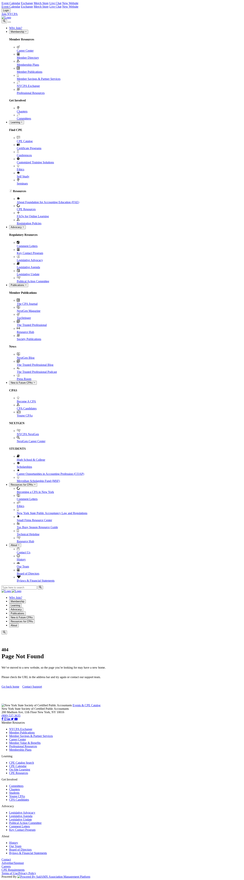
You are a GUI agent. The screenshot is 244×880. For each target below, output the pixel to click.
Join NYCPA (10, 14)
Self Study (23, 176)
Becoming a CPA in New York (35, 492)
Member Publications (29, 71)
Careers (6, 866)
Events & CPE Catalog (86, 705)
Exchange (27, 3)
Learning (16, 122)
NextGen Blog (26, 357)
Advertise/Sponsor (13, 863)
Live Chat (55, 3)
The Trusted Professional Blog (35, 364)
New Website (70, 3)
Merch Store (41, 3)
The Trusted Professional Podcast (37, 371)
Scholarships (24, 466)
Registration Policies (29, 223)
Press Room (24, 379)
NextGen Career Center (31, 441)
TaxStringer (24, 318)
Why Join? (15, 28)
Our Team (23, 566)
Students (14, 792)
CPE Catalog (25, 141)
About (14, 545)
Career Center (25, 50)
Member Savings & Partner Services (38, 78)
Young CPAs (25, 415)
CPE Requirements (13, 869)
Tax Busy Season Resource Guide (37, 527)
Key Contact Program (30, 253)
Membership (18, 31)
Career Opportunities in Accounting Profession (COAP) (50, 473)
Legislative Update (28, 274)
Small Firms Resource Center (34, 520)
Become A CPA (26, 401)
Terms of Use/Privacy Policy (19, 873)
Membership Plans (28, 64)
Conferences (24, 155)
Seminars (22, 183)
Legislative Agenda (28, 267)
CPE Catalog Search (21, 762)
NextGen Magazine (28, 310)
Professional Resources (31, 93)
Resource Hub (25, 332)
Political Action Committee (33, 281)
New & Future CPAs (22, 382)
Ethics (20, 169)
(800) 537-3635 (11, 715)
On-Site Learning (19, 769)
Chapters (22, 111)
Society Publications (29, 339)
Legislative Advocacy (30, 260)
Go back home (10, 686)
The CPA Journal (27, 303)
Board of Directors (28, 573)
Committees (24, 118)
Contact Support (32, 686)
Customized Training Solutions (35, 162)
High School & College (31, 459)
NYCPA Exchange (28, 86)
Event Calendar (11, 3)
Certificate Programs (29, 148)
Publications (18, 285)
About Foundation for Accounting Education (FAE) (48, 202)
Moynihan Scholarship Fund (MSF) (38, 481)
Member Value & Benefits (25, 742)
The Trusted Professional (32, 325)
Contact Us (23, 552)
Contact (6, 859)
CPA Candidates (27, 408)
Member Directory (28, 57)
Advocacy (16, 227)
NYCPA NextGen (28, 434)
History (21, 559)
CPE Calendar (17, 766)
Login (6, 10)
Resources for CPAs (22, 484)
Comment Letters (27, 246)
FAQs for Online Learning (33, 216)
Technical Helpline (28, 534)
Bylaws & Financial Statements (36, 580)
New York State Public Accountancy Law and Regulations (52, 513)
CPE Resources (26, 209)
